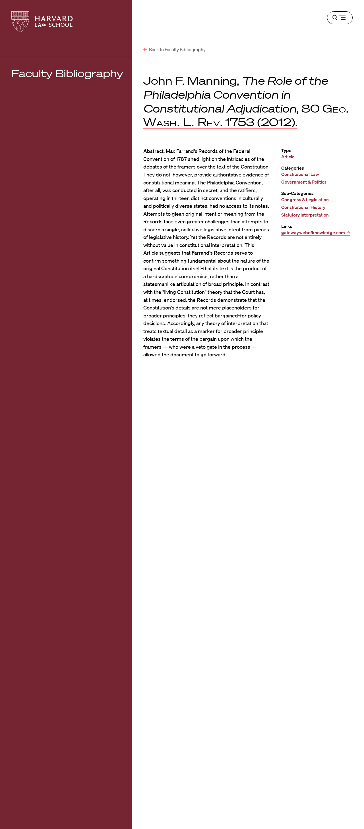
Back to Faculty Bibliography (177, 49)
